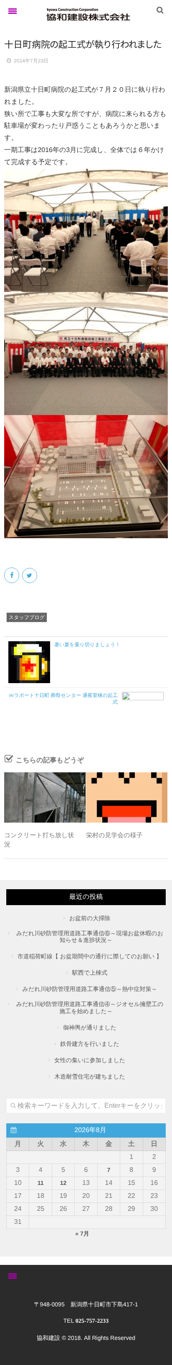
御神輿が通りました (89, 1027)
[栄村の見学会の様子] (126, 797)
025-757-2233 (92, 1321)
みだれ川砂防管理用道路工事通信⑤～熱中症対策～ (90, 989)
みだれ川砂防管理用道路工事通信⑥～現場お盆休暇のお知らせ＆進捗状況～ (89, 937)
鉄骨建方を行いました (89, 1043)
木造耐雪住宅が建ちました (89, 1076)
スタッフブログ (27, 617)
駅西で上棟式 (89, 972)
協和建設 (48, 1337)
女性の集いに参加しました (89, 1060)
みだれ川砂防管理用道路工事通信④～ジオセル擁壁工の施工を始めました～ (90, 1007)
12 (63, 1182)
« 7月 (82, 1233)
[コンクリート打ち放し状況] (45, 797)
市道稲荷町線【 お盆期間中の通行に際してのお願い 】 (90, 956)
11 (41, 1182)
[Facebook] (12, 575)
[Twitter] (30, 575)
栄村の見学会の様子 (114, 835)
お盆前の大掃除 (90, 918)
